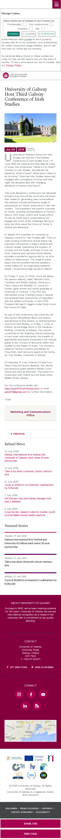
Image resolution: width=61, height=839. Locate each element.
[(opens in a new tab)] (25, 761)
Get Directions (18, 667)
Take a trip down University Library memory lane (28, 473)
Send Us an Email (44, 667)
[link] (25, 758)
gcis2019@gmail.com (16, 391)
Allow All (14, 34)
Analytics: (23, 28)
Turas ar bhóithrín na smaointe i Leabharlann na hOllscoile (29, 486)
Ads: (37, 28)
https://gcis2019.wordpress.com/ (22, 388)
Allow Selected (47, 34)
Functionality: (14, 24)
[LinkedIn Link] (25, 705)
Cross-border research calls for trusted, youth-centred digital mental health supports (30, 513)
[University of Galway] (15, 76)
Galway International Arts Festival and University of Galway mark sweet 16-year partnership (27, 457)
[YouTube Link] (43, 694)
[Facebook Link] (31, 694)
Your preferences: (39, 24)
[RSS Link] (37, 705)
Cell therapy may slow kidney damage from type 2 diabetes (28, 500)
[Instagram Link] (19, 694)
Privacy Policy (13, 65)
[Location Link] (30, 739)
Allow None (30, 34)
